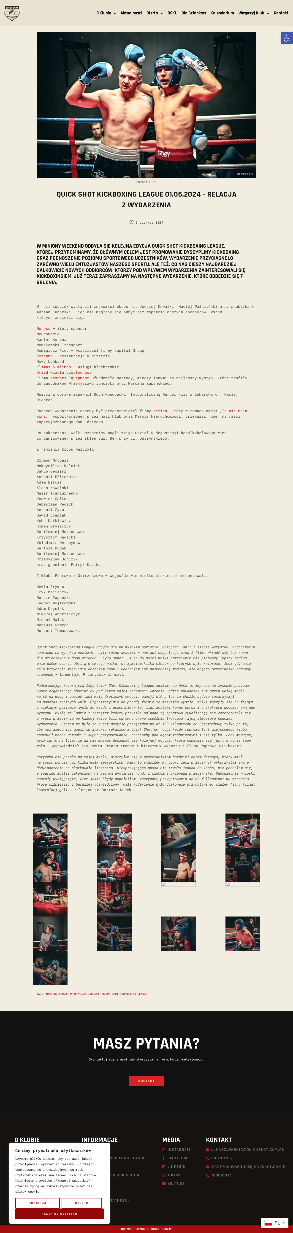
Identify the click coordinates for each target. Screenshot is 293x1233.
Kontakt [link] (281, 13)
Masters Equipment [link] (69, 377)
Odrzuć (81, 1203)
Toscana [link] (45, 355)
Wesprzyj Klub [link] (251, 13)
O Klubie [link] (103, 13)
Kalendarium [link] (222, 13)
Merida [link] (160, 410)
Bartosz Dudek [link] (56, 993)
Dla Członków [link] (194, 13)
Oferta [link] (152, 13)
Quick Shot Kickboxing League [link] (124, 993)
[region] (59, 1183)
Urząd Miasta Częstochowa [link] (64, 372)
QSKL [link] (172, 13)
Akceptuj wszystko (59, 1214)
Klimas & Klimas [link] (54, 366)
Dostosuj (37, 1203)
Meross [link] (43, 328)
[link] (287, 38)
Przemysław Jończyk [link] (84, 993)
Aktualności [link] (131, 13)
